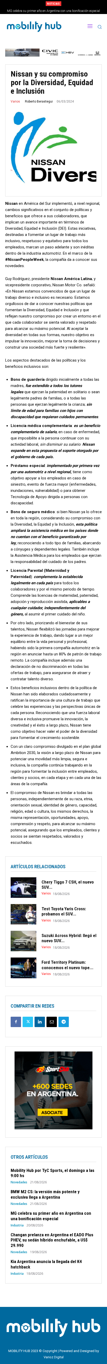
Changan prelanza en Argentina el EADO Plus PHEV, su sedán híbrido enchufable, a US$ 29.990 (52, 1240)
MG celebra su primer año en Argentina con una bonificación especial (51, 1216)
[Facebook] (16, 1022)
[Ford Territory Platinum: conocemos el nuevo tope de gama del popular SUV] (23, 968)
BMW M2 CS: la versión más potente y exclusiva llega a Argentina (45, 1194)
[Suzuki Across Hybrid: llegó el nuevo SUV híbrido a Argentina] (23, 941)
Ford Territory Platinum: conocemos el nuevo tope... (67, 965)
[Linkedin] (40, 1022)
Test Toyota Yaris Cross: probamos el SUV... (64, 911)
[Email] (51, 1022)
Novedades (19, 1182)
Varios (15, 101)
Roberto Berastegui (39, 101)
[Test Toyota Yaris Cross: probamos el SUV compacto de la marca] (23, 914)
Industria (17, 1225)
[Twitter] (28, 1022)
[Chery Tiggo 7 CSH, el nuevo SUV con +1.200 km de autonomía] (23, 887)
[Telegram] (63, 1022)
